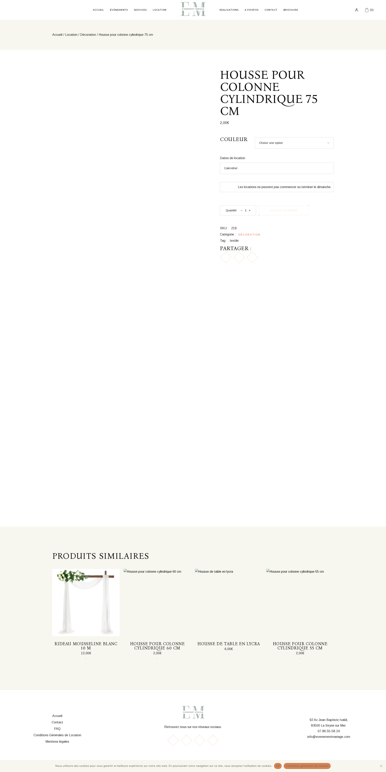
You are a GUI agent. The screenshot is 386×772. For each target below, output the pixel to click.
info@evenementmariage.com (328, 736)
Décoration (249, 234)
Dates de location (232, 158)
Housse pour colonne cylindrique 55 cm (300, 646)
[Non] (381, 766)
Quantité (231, 210)
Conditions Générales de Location (57, 735)
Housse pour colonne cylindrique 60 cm (157, 646)
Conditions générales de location (307, 765)
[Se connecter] (356, 10)
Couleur (234, 139)
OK (278, 765)
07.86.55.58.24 (329, 731)
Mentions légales (57, 741)
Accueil (57, 716)
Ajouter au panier (284, 210)
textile (234, 240)
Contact (57, 722)
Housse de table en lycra (228, 643)
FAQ (57, 728)
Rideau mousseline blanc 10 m (85, 646)
